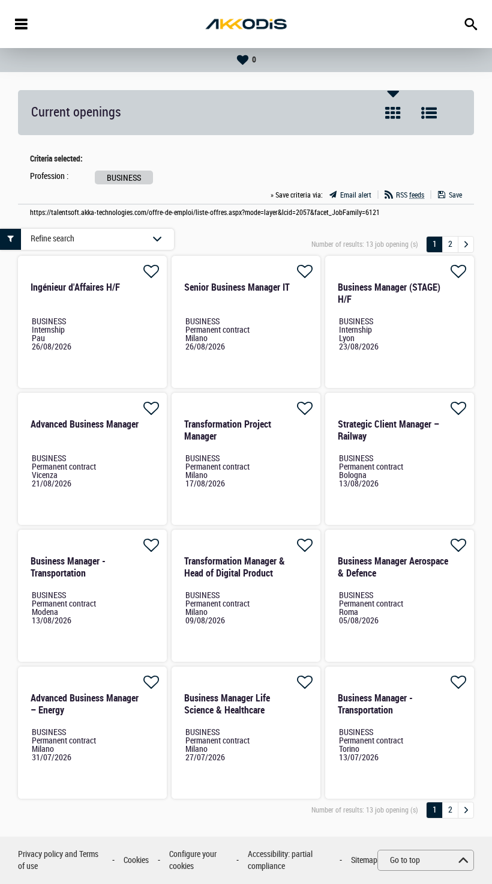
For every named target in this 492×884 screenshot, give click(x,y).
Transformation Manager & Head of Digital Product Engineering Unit (234, 573)
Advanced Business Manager (85, 424)
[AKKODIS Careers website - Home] (246, 24)
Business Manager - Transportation (68, 567)
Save (455, 195)
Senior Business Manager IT (237, 287)
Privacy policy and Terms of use (58, 860)
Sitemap (364, 860)
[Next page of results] (465, 244)
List (429, 113)
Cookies (136, 860)
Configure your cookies (193, 860)
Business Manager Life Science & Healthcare (227, 704)
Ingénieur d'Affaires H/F (75, 287)
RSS (410, 195)
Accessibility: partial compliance (280, 860)
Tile (393, 113)
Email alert (355, 195)
